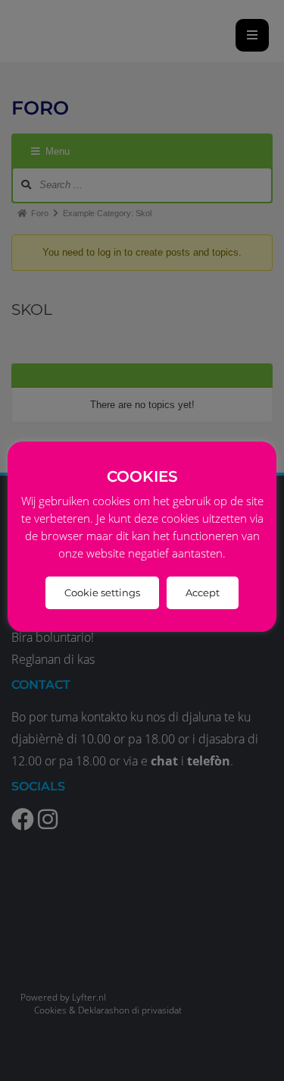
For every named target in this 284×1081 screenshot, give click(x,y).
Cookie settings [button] (102, 592)
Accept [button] (203, 592)
